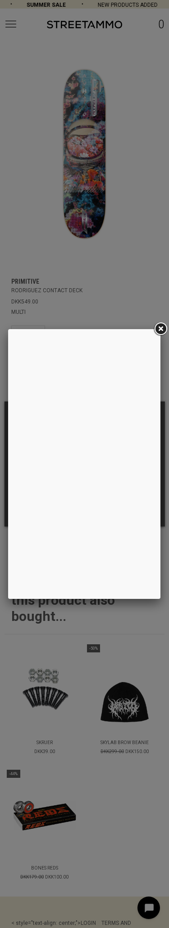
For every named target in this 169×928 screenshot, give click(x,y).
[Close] (160, 329)
